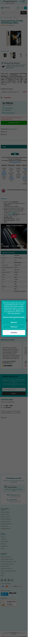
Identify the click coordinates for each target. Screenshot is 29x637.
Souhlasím (14, 332)
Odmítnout (14, 327)
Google (18, 310)
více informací (15, 313)
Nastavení (14, 322)
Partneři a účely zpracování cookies (14, 317)
